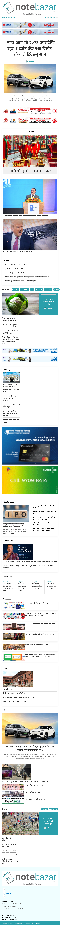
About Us (8, 890)
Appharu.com (36, 923)
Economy (6, 289)
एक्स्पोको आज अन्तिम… (35, 799)
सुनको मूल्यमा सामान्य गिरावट (30, 171)
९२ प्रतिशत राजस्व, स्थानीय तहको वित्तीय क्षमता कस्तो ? (37, 586)
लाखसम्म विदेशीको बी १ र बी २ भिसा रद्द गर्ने (19, 251)
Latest (6, 260)
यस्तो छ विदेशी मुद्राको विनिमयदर (10, 332)
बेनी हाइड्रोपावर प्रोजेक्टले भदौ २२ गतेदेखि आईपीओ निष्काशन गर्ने (13, 525)
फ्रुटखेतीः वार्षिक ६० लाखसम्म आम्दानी (9, 325)
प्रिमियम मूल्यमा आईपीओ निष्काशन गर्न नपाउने (40, 624)
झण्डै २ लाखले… (33, 792)
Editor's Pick (7, 577)
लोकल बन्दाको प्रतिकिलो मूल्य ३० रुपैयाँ (48, 302)
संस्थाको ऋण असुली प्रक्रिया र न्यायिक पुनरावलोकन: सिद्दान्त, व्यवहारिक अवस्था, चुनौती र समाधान (29, 567)
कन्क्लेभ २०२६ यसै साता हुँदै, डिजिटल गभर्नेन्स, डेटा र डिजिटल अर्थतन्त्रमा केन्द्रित (10, 340)
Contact (7, 897)
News (4, 809)
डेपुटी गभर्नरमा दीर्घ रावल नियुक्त (11, 406)
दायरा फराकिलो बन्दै (14, 693)
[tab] (6, 289)
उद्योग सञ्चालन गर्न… (34, 785)
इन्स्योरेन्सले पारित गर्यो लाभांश (36, 644)
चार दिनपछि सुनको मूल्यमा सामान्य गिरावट (16, 273)
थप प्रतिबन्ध (9, 839)
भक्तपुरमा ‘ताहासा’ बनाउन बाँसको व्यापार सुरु (17, 264)
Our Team (8, 893)
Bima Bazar (7, 599)
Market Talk (8, 541)
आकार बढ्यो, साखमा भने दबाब (11, 421)
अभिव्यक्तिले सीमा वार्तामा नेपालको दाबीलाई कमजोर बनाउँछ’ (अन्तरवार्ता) (30, 561)
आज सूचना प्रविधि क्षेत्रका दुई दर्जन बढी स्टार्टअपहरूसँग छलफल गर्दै (25, 216)
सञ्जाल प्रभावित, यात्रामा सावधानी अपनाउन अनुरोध (19, 697)
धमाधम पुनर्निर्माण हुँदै (13, 689)
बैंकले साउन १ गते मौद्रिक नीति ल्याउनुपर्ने (10, 385)
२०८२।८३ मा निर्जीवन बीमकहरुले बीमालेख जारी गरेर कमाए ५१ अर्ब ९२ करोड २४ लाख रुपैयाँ (40, 615)
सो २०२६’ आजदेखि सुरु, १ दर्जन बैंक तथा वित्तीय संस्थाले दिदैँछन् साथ (30, 48)
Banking (7, 369)
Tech (5, 668)
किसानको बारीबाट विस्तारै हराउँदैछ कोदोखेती (9, 319)
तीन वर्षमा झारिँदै (11, 390)
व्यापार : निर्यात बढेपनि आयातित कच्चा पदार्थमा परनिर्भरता (22, 587)
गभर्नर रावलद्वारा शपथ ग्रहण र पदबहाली (9, 398)
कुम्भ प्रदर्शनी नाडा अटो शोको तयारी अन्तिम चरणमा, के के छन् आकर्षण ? (8, 587)
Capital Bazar (9, 502)
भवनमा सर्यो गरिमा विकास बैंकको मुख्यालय (10, 413)
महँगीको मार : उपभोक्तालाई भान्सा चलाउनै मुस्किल (51, 586)
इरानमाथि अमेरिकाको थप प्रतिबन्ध (14, 269)
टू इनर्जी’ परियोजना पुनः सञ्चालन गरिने (16, 701)
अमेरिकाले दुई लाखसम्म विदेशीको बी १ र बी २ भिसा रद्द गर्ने (20, 281)
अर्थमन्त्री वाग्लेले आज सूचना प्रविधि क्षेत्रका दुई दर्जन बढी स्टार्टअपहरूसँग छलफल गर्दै (27, 277)
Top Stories (30, 132)
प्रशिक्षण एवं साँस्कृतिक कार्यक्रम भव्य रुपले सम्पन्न (39, 635)
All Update (53, 283)
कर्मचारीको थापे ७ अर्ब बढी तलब (36, 603)
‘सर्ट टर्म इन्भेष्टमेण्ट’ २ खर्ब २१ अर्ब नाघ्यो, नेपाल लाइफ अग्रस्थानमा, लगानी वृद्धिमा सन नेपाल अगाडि (40, 656)
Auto (4, 710)
